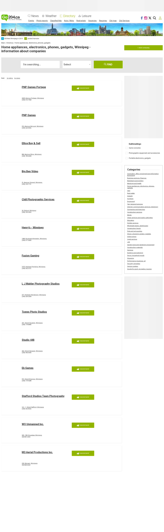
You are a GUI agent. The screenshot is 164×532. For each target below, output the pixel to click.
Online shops (131, 236)
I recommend (84, 88)
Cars (128, 191)
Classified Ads (56, 21)
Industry (130, 196)
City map (113, 21)
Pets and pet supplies (134, 231)
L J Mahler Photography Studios (41, 283)
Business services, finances (136, 178)
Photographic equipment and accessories (144, 153)
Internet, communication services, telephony (142, 207)
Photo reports (42, 21)
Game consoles (135, 148)
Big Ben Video (30, 171)
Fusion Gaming (30, 255)
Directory (69, 16)
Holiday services (132, 223)
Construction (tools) (134, 228)
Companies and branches (136, 209)
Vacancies (92, 21)
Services (130, 250)
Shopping (130, 258)
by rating (10, 78)
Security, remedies (133, 264)
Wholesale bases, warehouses (137, 226)
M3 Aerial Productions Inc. (37, 452)
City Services (124, 21)
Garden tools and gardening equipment (140, 245)
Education (130, 220)
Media (129, 215)
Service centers (132, 266)
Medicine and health (134, 183)
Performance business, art (136, 261)
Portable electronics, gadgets (140, 158)
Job (128, 242)
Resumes (103, 21)
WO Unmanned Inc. (33, 424)
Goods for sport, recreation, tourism (139, 269)
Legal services (132, 239)
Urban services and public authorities (140, 218)
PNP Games (29, 115)
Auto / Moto (69, 21)
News (35, 16)
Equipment (131, 201)
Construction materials (135, 247)
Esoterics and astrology (135, 253)
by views (17, 78)
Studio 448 (28, 339)
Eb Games (27, 367)
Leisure (86, 16)
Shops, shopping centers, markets (139, 234)
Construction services (134, 212)
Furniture (130, 199)
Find (109, 64)
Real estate (81, 21)
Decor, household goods (135, 255)
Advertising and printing (135, 181)
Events (31, 21)
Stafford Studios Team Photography (43, 396)
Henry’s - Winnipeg (33, 227)
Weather (51, 16)
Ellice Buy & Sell (31, 143)
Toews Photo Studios (34, 311)
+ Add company (143, 48)
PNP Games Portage (34, 87)
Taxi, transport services (135, 204)
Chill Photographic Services (38, 199)
